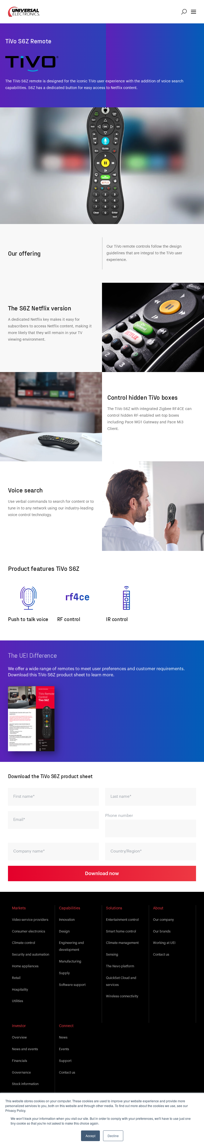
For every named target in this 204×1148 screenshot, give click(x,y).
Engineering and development (71, 946)
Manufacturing (70, 961)
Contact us (161, 954)
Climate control (23, 942)
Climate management (122, 942)
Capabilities (69, 908)
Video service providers (30, 919)
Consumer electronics (28, 931)
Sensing (112, 954)
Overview (19, 1037)
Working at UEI (164, 942)
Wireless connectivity (122, 996)
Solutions (114, 908)
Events (64, 1049)
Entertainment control (122, 919)
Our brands (162, 931)
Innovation (67, 919)
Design (64, 931)
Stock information (25, 1084)
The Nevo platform (120, 966)
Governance (21, 1072)
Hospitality (20, 989)
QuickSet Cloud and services (121, 981)
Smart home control (121, 931)
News (63, 1037)
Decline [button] (113, 1135)
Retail (16, 978)
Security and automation (30, 954)
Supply (64, 973)
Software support (72, 984)
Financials (19, 1060)
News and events (25, 1049)
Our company (163, 919)
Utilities (17, 1001)
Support (65, 1060)
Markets (19, 908)
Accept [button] (90, 1135)
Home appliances (25, 966)
